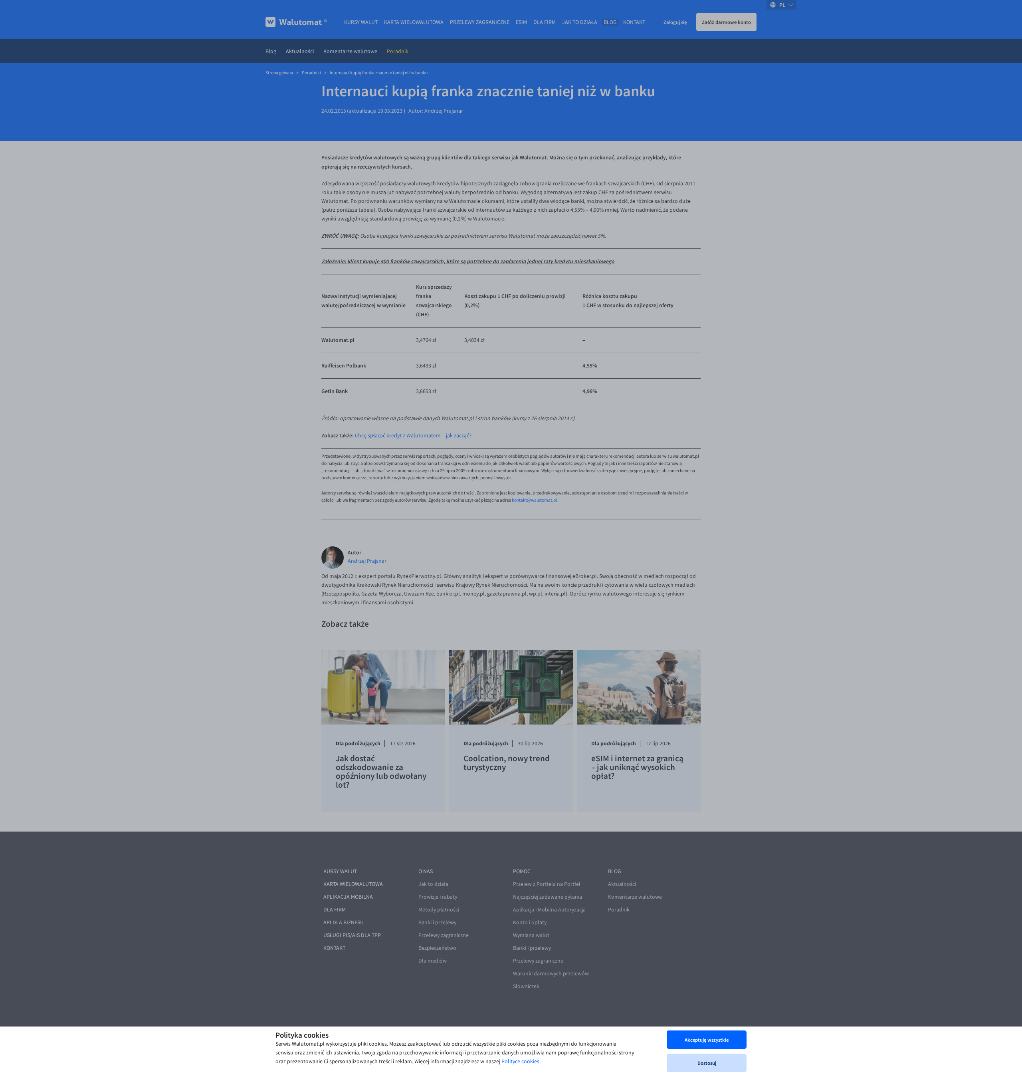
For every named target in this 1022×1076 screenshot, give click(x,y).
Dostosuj (706, 1063)
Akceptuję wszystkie (707, 1039)
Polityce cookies (520, 1061)
